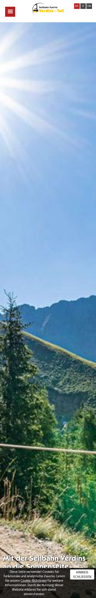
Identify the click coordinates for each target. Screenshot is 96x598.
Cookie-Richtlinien (34, 580)
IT (83, 6)
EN (89, 6)
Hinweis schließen (82, 574)
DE (77, 6)
